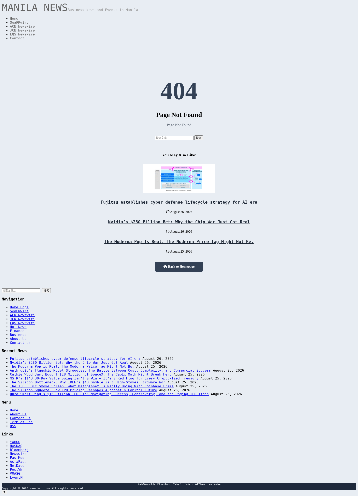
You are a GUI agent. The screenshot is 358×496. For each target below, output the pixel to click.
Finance (17, 331)
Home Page (19, 307)
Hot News (18, 327)
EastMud (17, 458)
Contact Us (20, 343)
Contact (17, 38)
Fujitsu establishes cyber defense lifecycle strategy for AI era (179, 202)
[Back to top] (4, 492)
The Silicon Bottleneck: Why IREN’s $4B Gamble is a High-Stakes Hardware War (87, 382)
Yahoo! (177, 484)
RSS (13, 426)
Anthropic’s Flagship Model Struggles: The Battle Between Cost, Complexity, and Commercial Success (110, 370)
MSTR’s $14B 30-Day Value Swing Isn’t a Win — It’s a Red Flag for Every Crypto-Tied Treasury (104, 378)
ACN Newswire (22, 26)
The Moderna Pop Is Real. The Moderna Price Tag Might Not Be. (179, 241)
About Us (18, 339)
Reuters (188, 484)
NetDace (17, 466)
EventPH (17, 477)
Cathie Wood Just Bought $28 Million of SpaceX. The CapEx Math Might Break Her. (91, 374)
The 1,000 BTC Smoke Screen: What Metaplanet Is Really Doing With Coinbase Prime (92, 386)
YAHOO (15, 442)
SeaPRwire (19, 22)
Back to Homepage (181, 266)
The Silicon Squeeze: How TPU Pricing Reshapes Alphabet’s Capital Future (83, 390)
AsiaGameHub (146, 484)
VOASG (15, 473)
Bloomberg (19, 450)
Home (14, 19)
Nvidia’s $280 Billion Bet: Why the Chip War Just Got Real (179, 221)
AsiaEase (18, 462)
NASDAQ (16, 446)
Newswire (18, 454)
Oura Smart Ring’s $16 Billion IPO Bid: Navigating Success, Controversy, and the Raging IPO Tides (109, 394)
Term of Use (21, 422)
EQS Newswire (22, 34)
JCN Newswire (22, 30)
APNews (200, 484)
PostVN (16, 470)
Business (18, 335)
